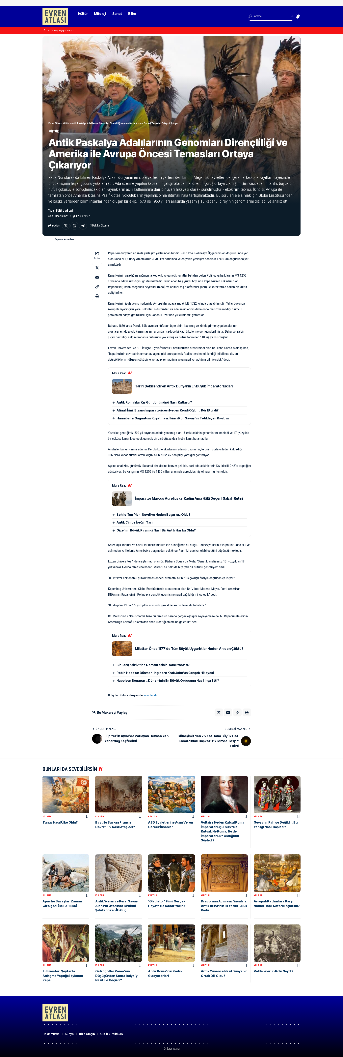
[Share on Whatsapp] (74, 226)
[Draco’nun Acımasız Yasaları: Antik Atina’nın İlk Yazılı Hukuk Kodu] (224, 873)
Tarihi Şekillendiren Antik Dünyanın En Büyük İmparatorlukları (184, 386)
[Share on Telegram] (83, 226)
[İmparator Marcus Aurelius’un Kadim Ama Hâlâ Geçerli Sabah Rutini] (122, 498)
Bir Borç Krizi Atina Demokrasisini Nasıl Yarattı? (153, 665)
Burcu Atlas (65, 210)
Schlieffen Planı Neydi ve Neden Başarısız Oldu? (153, 515)
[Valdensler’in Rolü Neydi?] (277, 943)
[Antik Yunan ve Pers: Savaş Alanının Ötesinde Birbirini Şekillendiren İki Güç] (118, 873)
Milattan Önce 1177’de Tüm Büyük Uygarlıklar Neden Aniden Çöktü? (189, 649)
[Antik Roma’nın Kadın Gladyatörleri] (171, 943)
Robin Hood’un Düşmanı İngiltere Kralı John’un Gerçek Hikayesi (165, 673)
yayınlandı (150, 695)
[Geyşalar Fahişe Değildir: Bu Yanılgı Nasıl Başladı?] (277, 794)
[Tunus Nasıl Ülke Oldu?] (65, 794)
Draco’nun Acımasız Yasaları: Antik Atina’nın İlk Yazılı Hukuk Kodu (224, 905)
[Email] (97, 277)
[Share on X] (66, 226)
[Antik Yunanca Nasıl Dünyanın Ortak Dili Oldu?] (224, 943)
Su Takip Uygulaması (60, 30)
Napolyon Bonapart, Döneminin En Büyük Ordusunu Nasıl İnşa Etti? (168, 680)
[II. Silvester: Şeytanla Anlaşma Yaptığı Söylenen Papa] (65, 943)
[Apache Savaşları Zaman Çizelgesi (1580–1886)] (65, 873)
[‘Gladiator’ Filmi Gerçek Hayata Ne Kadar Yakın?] (171, 873)
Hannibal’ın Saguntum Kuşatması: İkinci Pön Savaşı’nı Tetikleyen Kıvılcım (173, 418)
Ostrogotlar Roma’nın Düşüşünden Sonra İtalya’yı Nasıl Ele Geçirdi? (116, 975)
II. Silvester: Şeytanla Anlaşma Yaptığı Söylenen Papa (62, 975)
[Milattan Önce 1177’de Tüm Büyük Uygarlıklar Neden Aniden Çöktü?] (122, 648)
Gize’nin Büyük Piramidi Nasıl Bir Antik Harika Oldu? (156, 530)
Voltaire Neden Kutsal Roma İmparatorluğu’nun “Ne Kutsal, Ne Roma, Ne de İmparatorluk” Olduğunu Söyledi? (222, 831)
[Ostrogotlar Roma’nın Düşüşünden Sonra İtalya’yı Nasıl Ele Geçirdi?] (118, 943)
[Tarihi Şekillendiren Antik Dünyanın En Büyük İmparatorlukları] (122, 386)
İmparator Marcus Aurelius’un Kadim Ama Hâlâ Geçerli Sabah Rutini (189, 498)
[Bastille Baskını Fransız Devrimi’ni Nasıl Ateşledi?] (118, 794)
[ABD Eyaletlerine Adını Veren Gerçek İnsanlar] (171, 794)
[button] (97, 286)
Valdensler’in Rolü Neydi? (273, 971)
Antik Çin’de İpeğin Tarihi (136, 522)
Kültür (53, 131)
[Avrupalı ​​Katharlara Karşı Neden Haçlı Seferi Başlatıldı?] (277, 873)
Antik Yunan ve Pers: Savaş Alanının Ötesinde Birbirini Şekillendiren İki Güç (116, 905)
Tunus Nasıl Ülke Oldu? (60, 822)
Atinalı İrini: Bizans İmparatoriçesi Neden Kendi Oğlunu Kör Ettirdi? (168, 410)
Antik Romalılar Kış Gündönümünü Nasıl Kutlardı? (154, 402)
